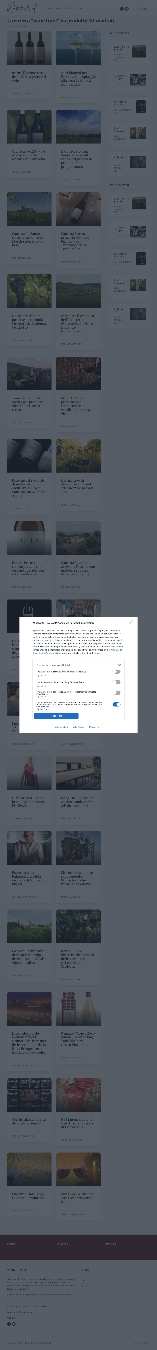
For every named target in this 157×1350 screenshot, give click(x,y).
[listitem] (78, 664)
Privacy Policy (96, 727)
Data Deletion (61, 727)
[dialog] (78, 675)
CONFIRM (56, 716)
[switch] (117, 672)
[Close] (131, 623)
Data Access (78, 727)
